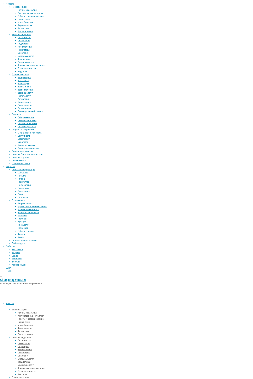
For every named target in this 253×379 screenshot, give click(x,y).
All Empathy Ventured (13, 280)
